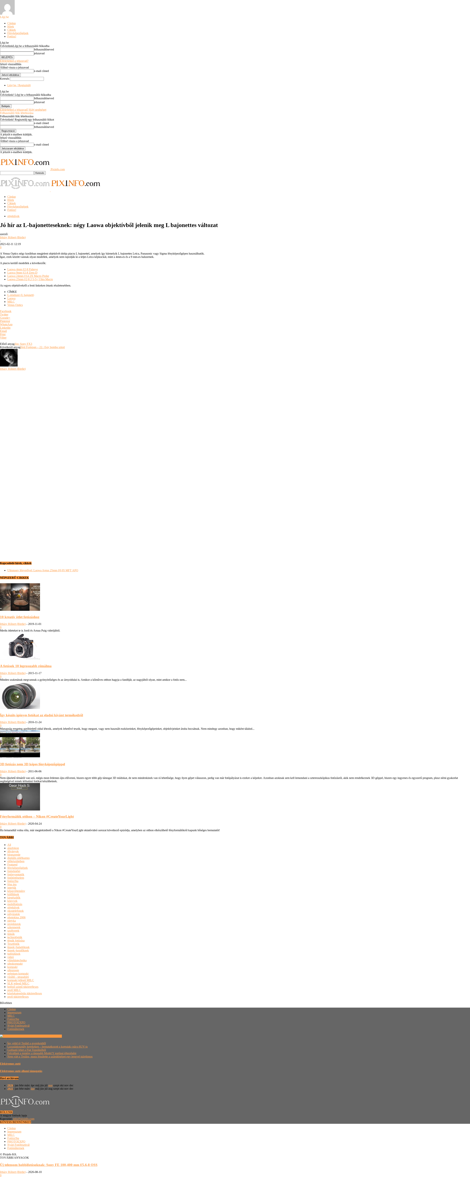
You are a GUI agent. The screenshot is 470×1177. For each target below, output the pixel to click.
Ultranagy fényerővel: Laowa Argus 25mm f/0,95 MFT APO (42, 570)
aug (50, 1085)
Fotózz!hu (13, 1019)
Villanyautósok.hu (50, 1036)
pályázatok (13, 914)
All (9, 844)
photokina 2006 (16, 917)
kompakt (12, 967)
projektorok (14, 924)
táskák (11, 933)
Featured (12, 864)
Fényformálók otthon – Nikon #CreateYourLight (37, 816)
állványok (13, 851)
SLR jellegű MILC (18, 983)
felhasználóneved (44, 49)
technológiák (14, 937)
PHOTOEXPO (16, 1022)
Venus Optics (15, 305)
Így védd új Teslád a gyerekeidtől (26, 1043)
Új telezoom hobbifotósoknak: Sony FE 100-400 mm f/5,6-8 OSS (48, 1165)
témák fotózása (16, 940)
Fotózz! (11, 36)
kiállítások (13, 894)
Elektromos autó (10, 1063)
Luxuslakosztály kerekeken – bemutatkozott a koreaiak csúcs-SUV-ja (47, 1046)
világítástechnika (17, 960)
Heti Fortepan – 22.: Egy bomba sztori (42, 347)
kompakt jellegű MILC (20, 980)
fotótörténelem (15, 877)
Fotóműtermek (15, 1029)
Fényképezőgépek (17, 33)
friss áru (12, 884)
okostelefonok (15, 910)
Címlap (11, 23)
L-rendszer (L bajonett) (20, 295)
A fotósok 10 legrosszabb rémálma (26, 666)
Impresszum (14, 1012)
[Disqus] (235, 416)
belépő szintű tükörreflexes (22, 986)
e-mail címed (41, 70)
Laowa (11, 298)
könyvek (12, 900)
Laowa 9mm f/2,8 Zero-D (22, 272)
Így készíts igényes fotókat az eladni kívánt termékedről (41, 715)
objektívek (13, 216)
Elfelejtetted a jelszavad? (14, 60)
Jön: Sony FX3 (23, 343)
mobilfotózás (14, 904)
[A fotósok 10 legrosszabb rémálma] (20, 658)
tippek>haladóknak (18, 947)
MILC (11, 301)
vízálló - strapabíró (18, 976)
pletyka (11, 920)
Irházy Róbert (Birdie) (13, 237)
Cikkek (11, 29)
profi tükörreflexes (18, 996)
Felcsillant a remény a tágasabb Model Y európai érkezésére (41, 1053)
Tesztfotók (13, 943)
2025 (10, 1088)
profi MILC (14, 990)
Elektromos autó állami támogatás (21, 1071)
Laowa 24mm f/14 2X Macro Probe (28, 276)
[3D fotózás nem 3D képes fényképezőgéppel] (20, 757)
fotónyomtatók (15, 874)
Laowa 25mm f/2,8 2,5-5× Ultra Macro (30, 279)
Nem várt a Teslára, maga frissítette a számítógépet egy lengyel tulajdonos (50, 1056)
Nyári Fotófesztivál (18, 1025)
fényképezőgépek (17, 867)
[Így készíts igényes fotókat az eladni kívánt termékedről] (20, 708)
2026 (10, 1085)
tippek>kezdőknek (18, 950)
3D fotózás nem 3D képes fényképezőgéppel (32, 764)
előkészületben (15, 861)
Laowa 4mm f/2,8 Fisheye (22, 269)
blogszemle (13, 854)
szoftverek (13, 930)
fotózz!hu (12, 881)
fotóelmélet (13, 871)
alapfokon (13, 848)
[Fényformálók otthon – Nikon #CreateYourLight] (20, 809)
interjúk (11, 887)
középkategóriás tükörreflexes (24, 993)
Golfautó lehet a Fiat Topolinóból (26, 1049)
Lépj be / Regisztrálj (19, 85)
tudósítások (13, 953)
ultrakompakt (15, 963)
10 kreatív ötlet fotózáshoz (19, 617)
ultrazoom (13, 970)
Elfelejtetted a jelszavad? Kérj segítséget (23, 109)
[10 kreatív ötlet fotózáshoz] (20, 609)
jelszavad (39, 53)
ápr (33, 1088)
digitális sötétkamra (18, 857)
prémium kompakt (17, 973)
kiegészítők (13, 897)
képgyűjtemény (16, 891)
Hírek (10, 26)
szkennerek (13, 927)
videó (10, 957)
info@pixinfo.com (23, 1118)
